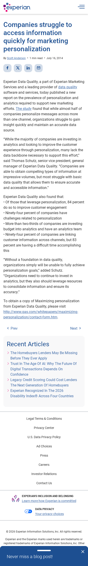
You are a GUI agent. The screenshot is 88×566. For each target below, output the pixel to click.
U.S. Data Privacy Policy (44, 437)
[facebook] (7, 68)
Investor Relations (44, 474)
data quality (67, 87)
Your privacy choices (49, 514)
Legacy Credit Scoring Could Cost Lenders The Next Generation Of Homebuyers (43, 382)
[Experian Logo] (17, 7)
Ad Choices (44, 446)
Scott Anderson (16, 58)
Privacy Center (44, 428)
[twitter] (18, 68)
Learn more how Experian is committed (49, 501)
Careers (44, 464)
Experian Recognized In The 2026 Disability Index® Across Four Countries (42, 393)
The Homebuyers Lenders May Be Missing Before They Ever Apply (43, 355)
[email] (39, 68)
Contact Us (44, 483)
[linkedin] (28, 68)
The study (24, 109)
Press (44, 455)
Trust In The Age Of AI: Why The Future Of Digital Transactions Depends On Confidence (43, 369)
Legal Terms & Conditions (44, 418)
